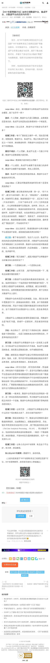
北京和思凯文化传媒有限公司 (21, 646)
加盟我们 (41, 644)
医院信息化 (23, 572)
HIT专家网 (25, 3)
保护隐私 (22, 644)
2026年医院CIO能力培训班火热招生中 (29, 493)
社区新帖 (27, 7)
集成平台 (25, 575)
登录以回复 (27, 541)
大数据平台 (32, 572)
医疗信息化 (14, 572)
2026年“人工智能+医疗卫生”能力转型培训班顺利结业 (23, 612)
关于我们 (9, 644)
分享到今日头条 (10, 565)
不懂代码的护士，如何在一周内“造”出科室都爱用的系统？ (25, 608)
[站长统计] (25, 660)
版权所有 (34, 646)
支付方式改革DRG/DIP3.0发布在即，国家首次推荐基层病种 (25, 622)
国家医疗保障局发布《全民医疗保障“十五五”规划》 (22, 605)
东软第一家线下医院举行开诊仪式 (37, 585)
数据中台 (41, 572)
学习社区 (20, 7)
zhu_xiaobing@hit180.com (8, 648)
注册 (30, 516)
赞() (26, 500)
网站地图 (35, 644)
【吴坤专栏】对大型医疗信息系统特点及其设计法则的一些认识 (12, 586)
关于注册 (15, 644)
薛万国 (8, 237)
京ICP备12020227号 (23, 648)
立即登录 (21, 516)
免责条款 (28, 644)
